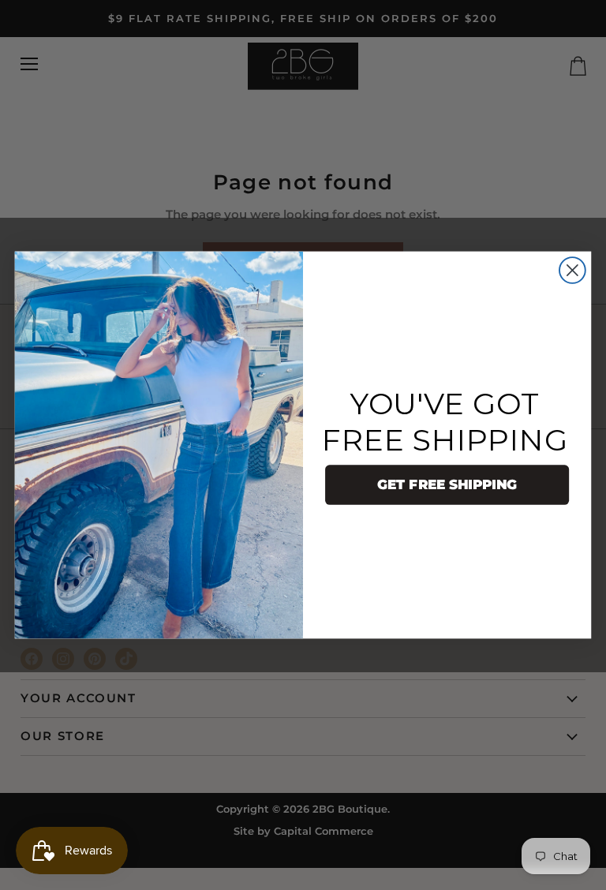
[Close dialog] (572, 270)
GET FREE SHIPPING (447, 485)
